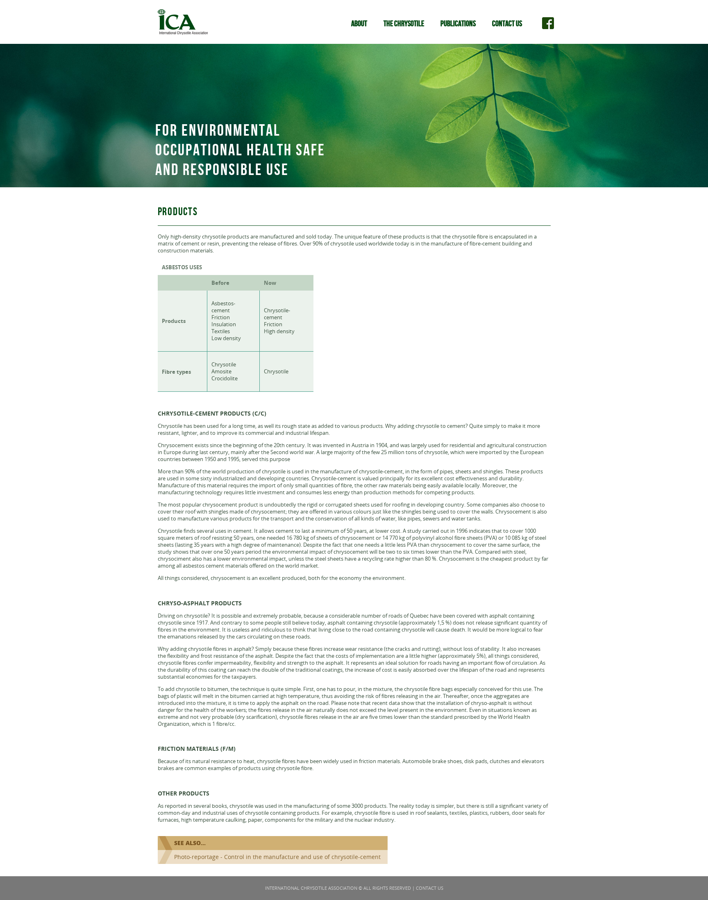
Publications (458, 24)
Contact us (429, 888)
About (359, 24)
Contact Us (507, 24)
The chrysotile (404, 24)
